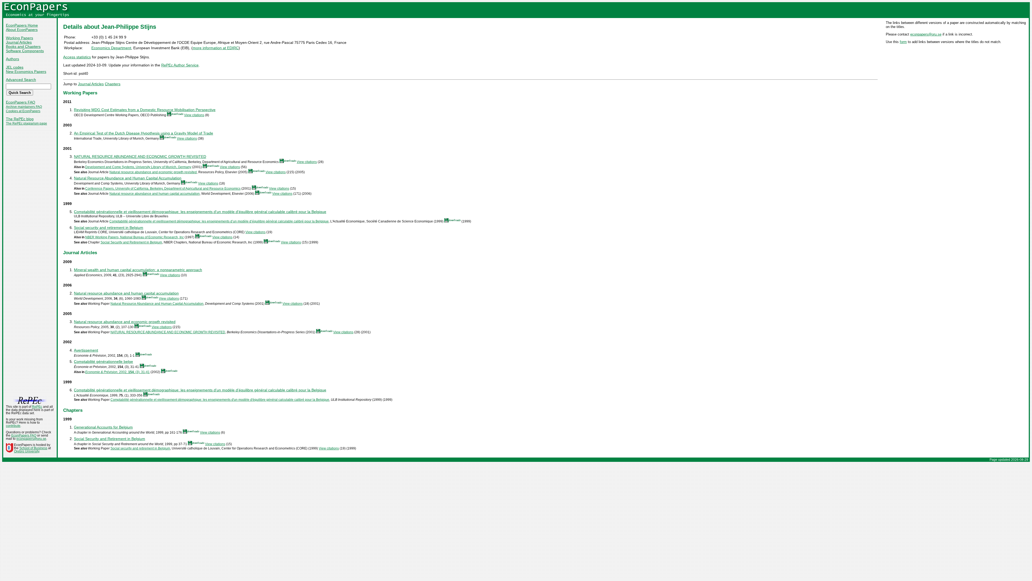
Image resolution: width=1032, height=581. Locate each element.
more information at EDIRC (216, 48)
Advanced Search (21, 79)
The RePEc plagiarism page (26, 123)
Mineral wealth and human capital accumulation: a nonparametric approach (138, 270)
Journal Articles (19, 42)
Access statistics (77, 57)
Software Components (25, 51)
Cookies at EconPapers (23, 111)
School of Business (33, 448)
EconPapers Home (22, 25)
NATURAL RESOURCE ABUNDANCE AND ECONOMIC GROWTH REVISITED (140, 156)
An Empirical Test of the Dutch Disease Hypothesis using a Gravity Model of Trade (143, 133)
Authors (12, 59)
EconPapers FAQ (20, 102)
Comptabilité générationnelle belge (103, 361)
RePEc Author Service (180, 65)
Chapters (112, 84)
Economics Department (111, 48)
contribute (13, 425)
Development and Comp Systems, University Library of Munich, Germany (138, 167)
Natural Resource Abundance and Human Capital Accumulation (127, 178)
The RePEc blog (20, 119)
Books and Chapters (23, 46)
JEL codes (14, 67)
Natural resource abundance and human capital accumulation (154, 193)
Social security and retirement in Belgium (108, 227)
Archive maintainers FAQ (24, 106)
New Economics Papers (26, 71)
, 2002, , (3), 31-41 (117, 372)
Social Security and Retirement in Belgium (131, 242)
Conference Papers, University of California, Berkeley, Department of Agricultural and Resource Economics (163, 188)
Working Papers (19, 38)
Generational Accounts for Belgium (103, 427)
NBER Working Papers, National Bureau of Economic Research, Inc (134, 237)
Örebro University (26, 451)
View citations (194, 115)
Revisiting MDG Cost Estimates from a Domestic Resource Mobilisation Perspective (145, 110)
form (903, 42)
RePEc (37, 406)
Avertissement (86, 350)
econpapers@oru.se (925, 34)
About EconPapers (22, 29)
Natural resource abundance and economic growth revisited (153, 172)
